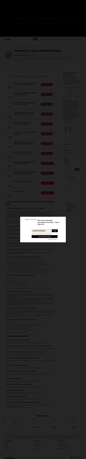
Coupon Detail (52, 239)
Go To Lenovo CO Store (44, 236)
